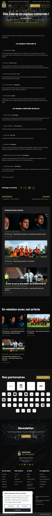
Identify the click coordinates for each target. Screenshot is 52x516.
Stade (28, 476)
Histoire (29, 474)
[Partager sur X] (25, 188)
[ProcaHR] (4, 405)
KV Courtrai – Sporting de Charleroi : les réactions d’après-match (25, 234)
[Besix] (20, 405)
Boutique (4, 484)
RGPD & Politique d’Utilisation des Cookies (43, 501)
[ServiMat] (48, 399)
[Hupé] (34, 410)
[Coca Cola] (4, 399)
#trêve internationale (32, 22)
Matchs (4, 479)
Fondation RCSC (31, 488)
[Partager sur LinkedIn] (29, 188)
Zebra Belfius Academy (30, 485)
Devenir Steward (19, 481)
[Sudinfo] (17, 410)
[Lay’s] (9, 394)
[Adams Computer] (29, 410)
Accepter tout (17, 510)
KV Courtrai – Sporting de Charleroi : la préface (19, 261)
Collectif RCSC (43, 481)
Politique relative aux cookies (14, 502)
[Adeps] (9, 405)
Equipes (4, 476)
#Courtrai (8, 232)
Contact (16, 474)
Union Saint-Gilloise (18, 1)
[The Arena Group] (26, 399)
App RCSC (4, 486)
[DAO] (26, 394)
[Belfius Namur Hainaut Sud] (48, 394)
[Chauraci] (31, 399)
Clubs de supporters (44, 479)
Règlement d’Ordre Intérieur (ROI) (42, 497)
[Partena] (4, 394)
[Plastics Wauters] (15, 405)
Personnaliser (11, 506)
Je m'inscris (26, 436)
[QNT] (41, 386)
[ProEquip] (37, 394)
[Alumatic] (15, 394)
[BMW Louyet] (48, 405)
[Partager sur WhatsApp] (33, 188)
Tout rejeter (24, 506)
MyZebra (48, 1)
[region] (17, 502)
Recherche (34, 1)
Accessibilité (42, 484)
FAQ (44, 1)
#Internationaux (19, 22)
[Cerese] (42, 394)
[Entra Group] (23, 410)
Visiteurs (42, 486)
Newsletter (17, 479)
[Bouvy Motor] (31, 405)
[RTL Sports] (42, 405)
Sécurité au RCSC (40, 504)
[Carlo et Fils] (42, 399)
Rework (48, 514)
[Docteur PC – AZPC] (15, 399)
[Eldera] (11, 386)
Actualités (4, 474)
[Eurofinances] (20, 394)
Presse (16, 484)
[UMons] (20, 399)
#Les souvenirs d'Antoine (19, 286)
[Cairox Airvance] (26, 405)
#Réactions (15, 232)
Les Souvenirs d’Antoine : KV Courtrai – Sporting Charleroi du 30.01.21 (12, 358)
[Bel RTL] (37, 405)
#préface (15, 259)
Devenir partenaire (43, 377)
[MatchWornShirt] (9, 399)
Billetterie (4, 481)
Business (40, 1)
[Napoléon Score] (21, 386)
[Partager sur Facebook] (21, 188)
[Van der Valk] (31, 386)
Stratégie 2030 (30, 479)
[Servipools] (37, 399)
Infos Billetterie (43, 476)
